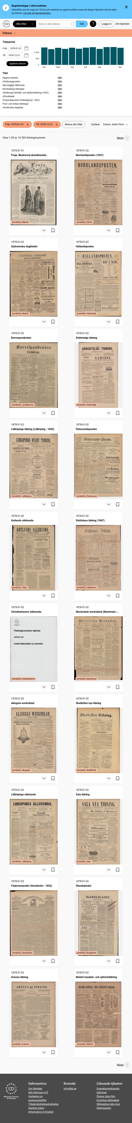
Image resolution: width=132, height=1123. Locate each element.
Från (5, 48)
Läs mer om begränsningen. (37, 13)
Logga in (107, 23)
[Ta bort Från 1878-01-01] (27, 124)
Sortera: (95, 124)
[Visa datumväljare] (26, 48)
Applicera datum (17, 63)
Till (4, 55)
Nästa (120, 138)
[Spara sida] (53, 230)
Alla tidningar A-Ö (38, 1092)
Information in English (40, 1111)
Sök (82, 23)
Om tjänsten (122, 23)
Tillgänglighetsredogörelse (43, 1104)
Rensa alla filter (73, 124)
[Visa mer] (44, 230)
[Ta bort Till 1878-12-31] (56, 124)
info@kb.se (70, 1088)
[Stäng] (126, 7)
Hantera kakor (36, 1108)
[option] (33, 78)
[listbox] (33, 92)
